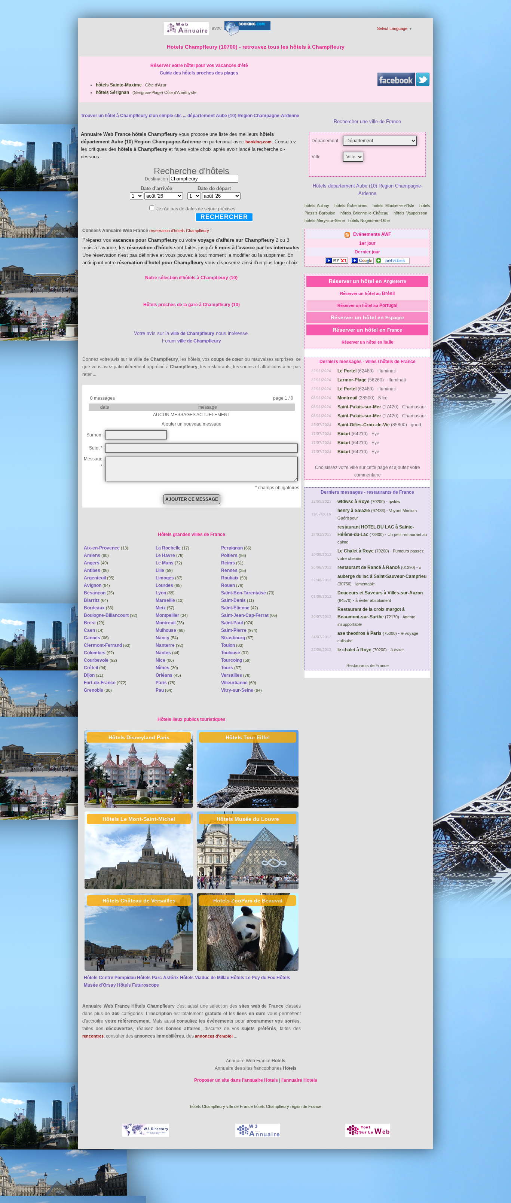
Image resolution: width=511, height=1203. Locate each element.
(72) (169, 563)
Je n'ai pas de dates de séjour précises (195, 208)
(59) (164, 570)
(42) (239, 608)
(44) (168, 653)
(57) (165, 608)
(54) (167, 638)
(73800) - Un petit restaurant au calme (382, 534)
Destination (156, 179)
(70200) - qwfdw (368, 501)
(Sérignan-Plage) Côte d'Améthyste (146, 92)
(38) (98, 690)
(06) (96, 570)
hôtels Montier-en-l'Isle (393, 205)
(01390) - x (379, 567)
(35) (233, 570)
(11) (237, 600)
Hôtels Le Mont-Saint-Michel (138, 819)
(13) (106, 548)
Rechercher (224, 217)
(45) (168, 675)
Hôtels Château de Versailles (138, 901)
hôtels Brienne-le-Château (364, 213)
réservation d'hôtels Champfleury (179, 230)
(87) (169, 578)
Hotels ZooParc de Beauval (247, 901)
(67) (237, 638)
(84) (97, 585)
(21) (93, 675)
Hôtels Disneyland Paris (138, 737)
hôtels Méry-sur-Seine (325, 220)
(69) (165, 593)
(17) (172, 548)
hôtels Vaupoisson (410, 213)
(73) (248, 593)
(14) (94, 630)
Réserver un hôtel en (367, 281)
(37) (231, 668)
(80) (96, 555)
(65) (169, 585)
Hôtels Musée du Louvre (248, 819)
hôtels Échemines (350, 205)
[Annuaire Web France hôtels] (186, 28)
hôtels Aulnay (317, 205)
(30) (167, 668)
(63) (107, 645)
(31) (235, 653)
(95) (99, 578)
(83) (232, 645)
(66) (236, 548)
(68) (170, 630)
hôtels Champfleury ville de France (221, 1106)
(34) (172, 615)
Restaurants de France (367, 665)
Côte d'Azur (131, 85)
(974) (237, 623)
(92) (110, 615)
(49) (96, 563)
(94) (95, 668)
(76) (170, 555)
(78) (236, 675)
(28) (170, 623)
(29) (94, 623)
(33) (98, 608)
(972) (105, 682)
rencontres (93, 1036)
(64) (96, 600)
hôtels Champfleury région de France (287, 1106)
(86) (233, 555)
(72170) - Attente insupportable (376, 617)
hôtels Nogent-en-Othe (369, 220)
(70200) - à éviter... (372, 650)
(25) (99, 593)
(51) (232, 563)
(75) (165, 682)
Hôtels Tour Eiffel (248, 737)
